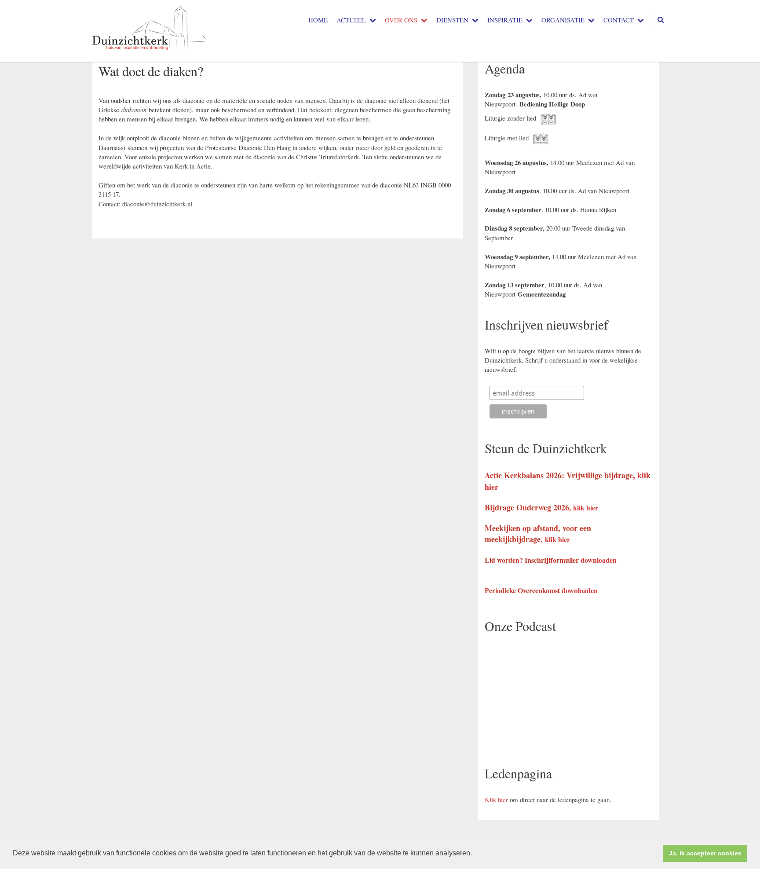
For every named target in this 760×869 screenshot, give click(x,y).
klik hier (585, 507)
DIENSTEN (452, 19)
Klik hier (496, 799)
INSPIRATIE (504, 19)
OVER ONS (401, 19)
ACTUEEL (351, 19)
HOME (318, 19)
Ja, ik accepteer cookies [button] (705, 853)
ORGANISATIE (563, 19)
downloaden (599, 560)
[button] (475, 854)
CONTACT (618, 19)
